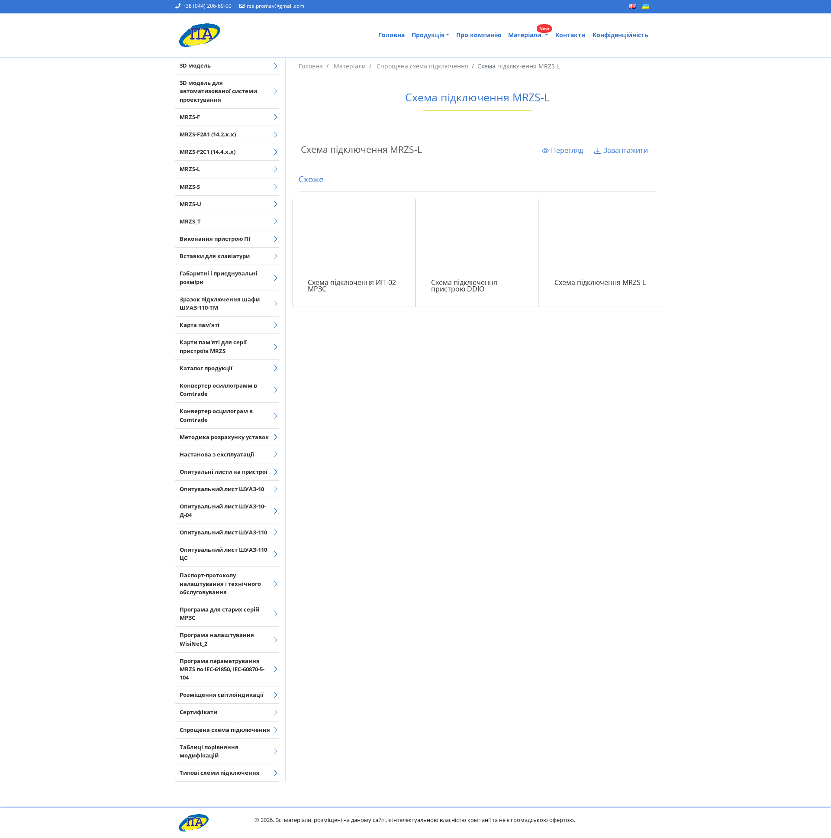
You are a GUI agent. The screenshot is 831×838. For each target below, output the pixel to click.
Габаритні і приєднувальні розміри (219, 277)
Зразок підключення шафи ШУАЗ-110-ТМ (220, 303)
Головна (391, 35)
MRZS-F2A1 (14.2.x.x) (208, 134)
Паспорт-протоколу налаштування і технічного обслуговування (220, 583)
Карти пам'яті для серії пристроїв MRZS (213, 346)
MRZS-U (190, 204)
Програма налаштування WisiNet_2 (217, 639)
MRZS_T (190, 221)
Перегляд (567, 150)
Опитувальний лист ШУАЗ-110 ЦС (223, 554)
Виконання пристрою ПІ (215, 239)
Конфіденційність (620, 35)
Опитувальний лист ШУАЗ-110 (223, 532)
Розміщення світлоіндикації (222, 695)
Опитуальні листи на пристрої (223, 472)
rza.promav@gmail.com (275, 6)
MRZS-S (190, 187)
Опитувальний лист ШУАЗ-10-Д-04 (223, 510)
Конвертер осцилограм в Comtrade (216, 415)
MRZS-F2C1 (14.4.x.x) (207, 151)
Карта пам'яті (199, 325)
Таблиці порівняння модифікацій (209, 751)
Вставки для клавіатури (215, 256)
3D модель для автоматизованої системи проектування (218, 91)
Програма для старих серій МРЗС (219, 613)
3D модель (195, 65)
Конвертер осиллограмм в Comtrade (218, 390)
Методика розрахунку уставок (224, 437)
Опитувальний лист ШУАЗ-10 (222, 489)
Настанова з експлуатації (217, 454)
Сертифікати (198, 712)
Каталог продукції (206, 368)
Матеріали (528, 33)
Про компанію (478, 35)
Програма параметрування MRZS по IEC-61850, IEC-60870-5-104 (222, 669)
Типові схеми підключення (220, 773)
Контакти (570, 35)
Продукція (428, 35)
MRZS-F (190, 117)
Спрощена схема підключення (225, 730)
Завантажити (625, 150)
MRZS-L (190, 169)
